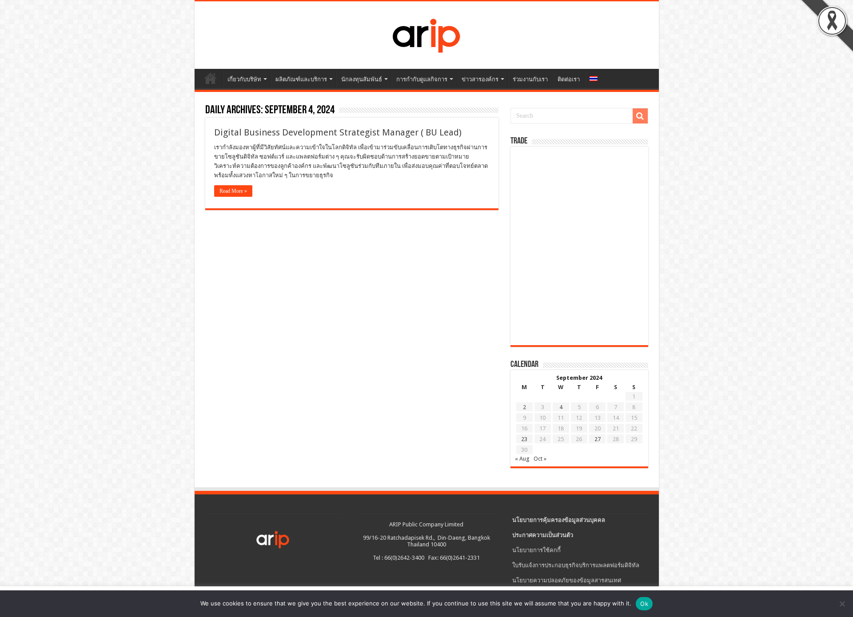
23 (524, 439)
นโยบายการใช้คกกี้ (536, 550)
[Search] (640, 115)
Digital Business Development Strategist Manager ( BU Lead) (338, 132)
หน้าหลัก (210, 78)
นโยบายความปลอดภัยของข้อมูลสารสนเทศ (566, 580)
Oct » (540, 458)
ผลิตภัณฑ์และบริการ (301, 79)
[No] (841, 603)
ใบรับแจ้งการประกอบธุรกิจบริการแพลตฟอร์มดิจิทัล (575, 565)
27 (597, 439)
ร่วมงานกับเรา (530, 79)
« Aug (522, 458)
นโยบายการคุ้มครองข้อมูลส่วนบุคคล (558, 520)
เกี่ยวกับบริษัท (244, 79)
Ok (644, 603)
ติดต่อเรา (569, 79)
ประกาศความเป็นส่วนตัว (542, 535)
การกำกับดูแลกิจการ (421, 79)
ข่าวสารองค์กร (480, 79)
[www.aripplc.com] (426, 33)
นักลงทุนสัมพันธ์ (361, 79)
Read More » (233, 191)
